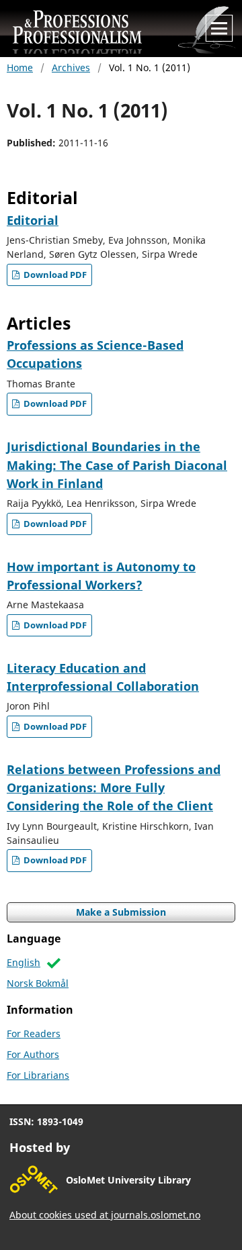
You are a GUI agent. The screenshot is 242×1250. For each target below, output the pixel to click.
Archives (71, 67)
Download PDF (54, 275)
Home (20, 67)
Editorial (32, 220)
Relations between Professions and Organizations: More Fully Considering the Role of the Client (113, 787)
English (23, 962)
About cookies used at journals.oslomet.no (104, 1214)
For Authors (33, 1054)
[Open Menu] (219, 28)
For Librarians (38, 1075)
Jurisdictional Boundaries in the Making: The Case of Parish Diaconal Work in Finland (117, 464)
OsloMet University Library (128, 1179)
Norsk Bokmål (38, 983)
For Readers (34, 1033)
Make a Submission (121, 912)
